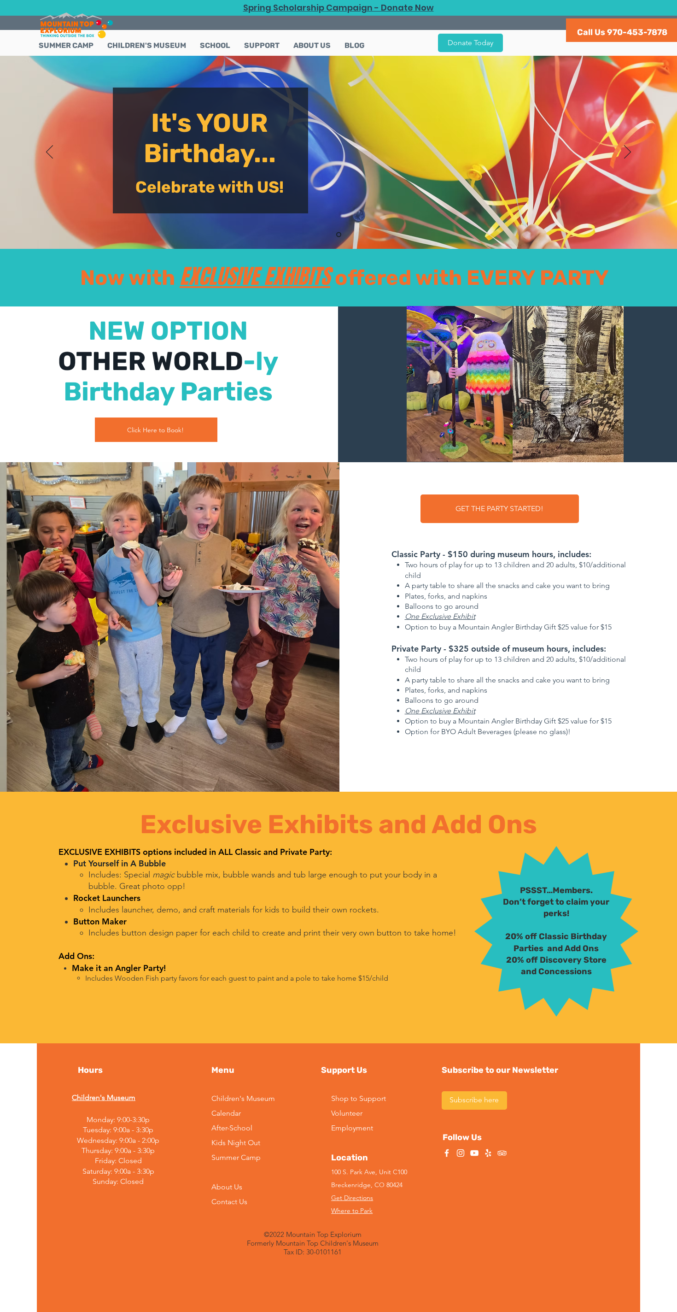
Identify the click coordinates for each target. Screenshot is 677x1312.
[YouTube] (474, 1153)
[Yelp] (488, 1153)
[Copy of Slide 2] (338, 234)
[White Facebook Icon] (447, 1153)
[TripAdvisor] (502, 1153)
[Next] (627, 152)
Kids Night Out (235, 1142)
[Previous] (49, 152)
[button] (146, 45)
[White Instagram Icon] (460, 1153)
